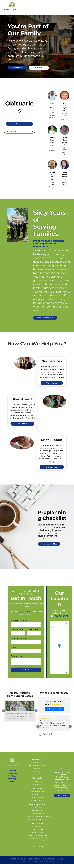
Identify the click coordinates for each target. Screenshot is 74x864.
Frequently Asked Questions (37, 835)
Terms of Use (38, 861)
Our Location (37, 771)
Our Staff (37, 768)
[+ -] (59, 647)
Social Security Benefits (37, 841)
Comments (16, 656)
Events (37, 844)
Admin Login (49, 861)
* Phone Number (19, 638)
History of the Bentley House (37, 765)
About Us (37, 762)
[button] (3, 710)
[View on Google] (40, 735)
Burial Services (37, 794)
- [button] (52, 626)
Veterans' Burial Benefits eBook (37, 819)
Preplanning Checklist (37, 813)
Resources (37, 826)
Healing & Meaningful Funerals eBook (37, 816)
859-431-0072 (61, 616)
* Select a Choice (19, 621)
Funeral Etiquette (37, 832)
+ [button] (52, 623)
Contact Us (37, 774)
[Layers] (67, 623)
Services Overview (37, 791)
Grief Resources (37, 829)
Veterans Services (37, 800)
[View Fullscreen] (52, 630)
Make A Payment (37, 846)
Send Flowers (37, 784)
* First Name (17, 629)
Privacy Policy (26, 861)
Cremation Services (37, 797)
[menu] (69, 11)
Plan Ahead (37, 807)
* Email (14, 647)
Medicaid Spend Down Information (37, 838)
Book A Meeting (37, 810)
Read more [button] (44, 727)
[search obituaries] (33, 131)
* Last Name (32, 629)
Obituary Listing (37, 781)
